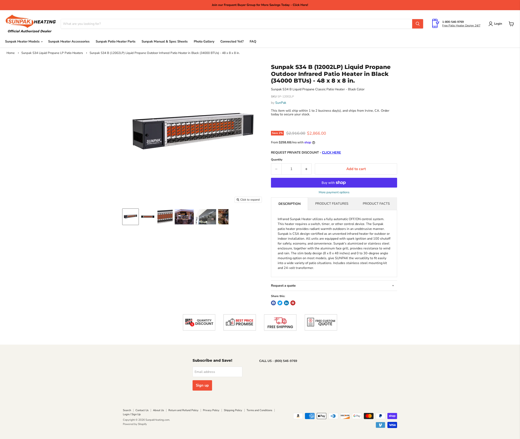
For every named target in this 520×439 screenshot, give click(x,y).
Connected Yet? (232, 41)
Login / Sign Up (132, 414)
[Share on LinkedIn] (286, 302)
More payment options (334, 192)
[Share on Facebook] (273, 302)
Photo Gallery (204, 41)
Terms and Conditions (259, 410)
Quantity (276, 159)
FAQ (253, 41)
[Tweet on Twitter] (279, 302)
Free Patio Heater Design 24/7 (461, 25)
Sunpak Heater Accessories (69, 41)
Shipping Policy (233, 410)
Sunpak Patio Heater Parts (115, 41)
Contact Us (141, 410)
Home (10, 53)
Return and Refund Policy (183, 410)
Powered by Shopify (135, 424)
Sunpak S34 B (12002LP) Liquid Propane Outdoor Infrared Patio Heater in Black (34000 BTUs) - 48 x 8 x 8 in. (165, 53)
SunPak (280, 102)
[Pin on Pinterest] (292, 302)
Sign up (202, 385)
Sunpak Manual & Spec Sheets (165, 41)
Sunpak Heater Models (22, 41)
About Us (158, 410)
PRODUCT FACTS (376, 203)
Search (127, 410)
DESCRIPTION (289, 204)
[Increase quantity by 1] (306, 169)
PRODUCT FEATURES (331, 203)
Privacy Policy (211, 410)
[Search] (417, 23)
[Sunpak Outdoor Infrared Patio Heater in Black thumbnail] (130, 217)
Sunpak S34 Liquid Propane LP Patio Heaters (52, 53)
